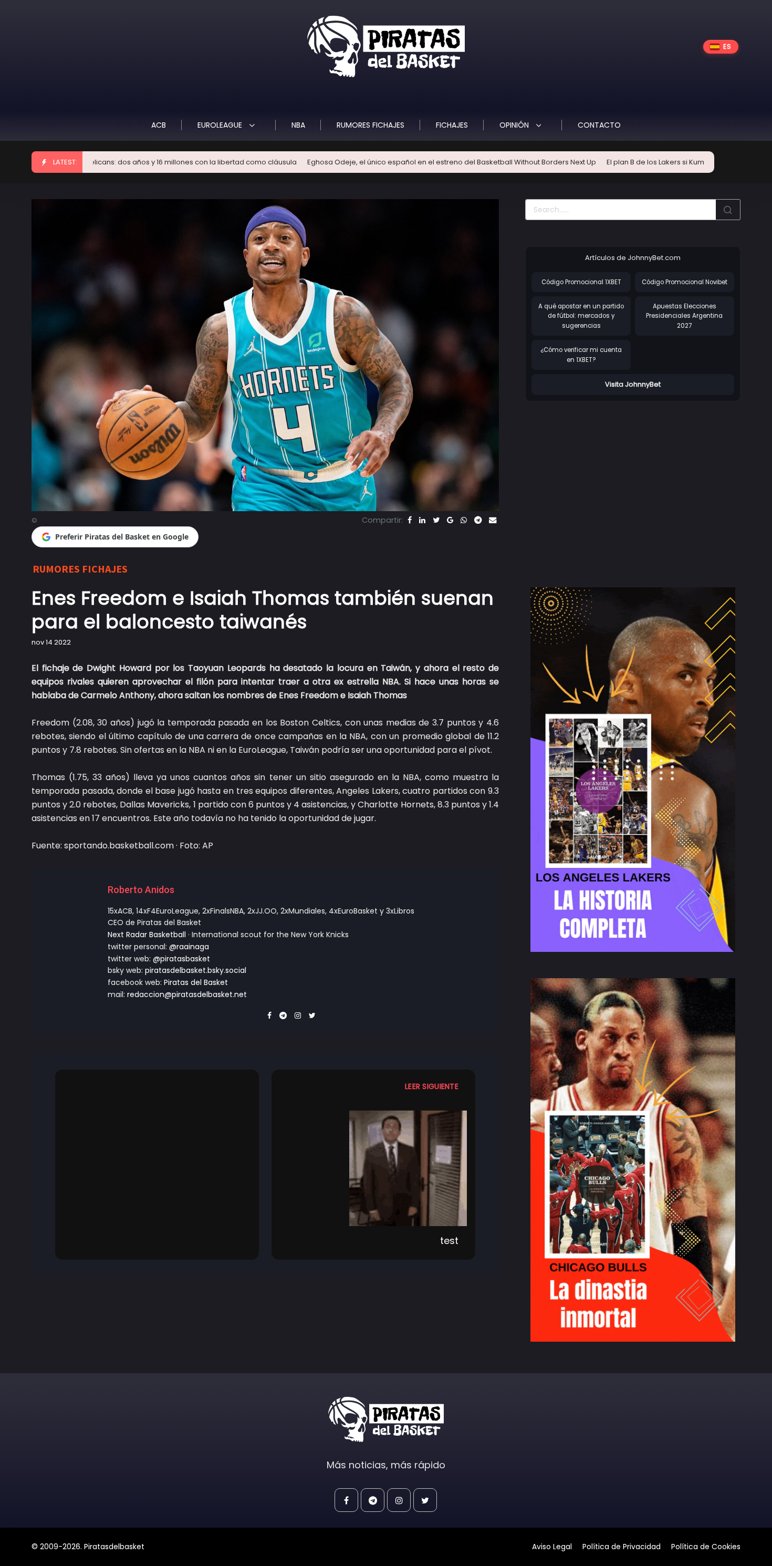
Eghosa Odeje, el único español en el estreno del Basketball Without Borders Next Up (370, 162)
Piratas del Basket (196, 982)
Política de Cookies (705, 1546)
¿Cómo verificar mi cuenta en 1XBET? (581, 355)
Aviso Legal (552, 1546)
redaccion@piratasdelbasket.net (187, 994)
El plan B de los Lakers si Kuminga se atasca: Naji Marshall (623, 162)
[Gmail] (450, 520)
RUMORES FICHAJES (370, 125)
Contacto (599, 125)
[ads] (632, 769)
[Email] (492, 520)
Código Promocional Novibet (684, 282)
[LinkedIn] (422, 520)
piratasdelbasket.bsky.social (195, 970)
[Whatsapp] (464, 520)
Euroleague (220, 125)
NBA (298, 125)
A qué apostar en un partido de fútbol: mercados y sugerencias (581, 316)
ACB (158, 125)
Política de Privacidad (621, 1546)
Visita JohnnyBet (633, 384)
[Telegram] (478, 520)
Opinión (515, 125)
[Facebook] (410, 520)
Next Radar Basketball (147, 934)
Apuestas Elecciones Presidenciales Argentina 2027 (684, 316)
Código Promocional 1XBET (581, 282)
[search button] (728, 210)
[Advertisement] (613, 483)
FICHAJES (452, 125)
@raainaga (189, 946)
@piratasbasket (181, 958)
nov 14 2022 (51, 642)
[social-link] (346, 1500)
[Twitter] (436, 520)
